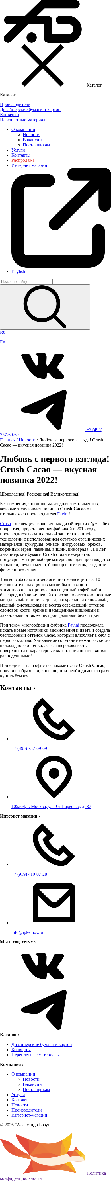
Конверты (21, 1049)
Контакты (20, 155)
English (18, 271)
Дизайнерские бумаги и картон (41, 1044)
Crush (5, 523)
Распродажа (22, 160)
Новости (31, 134)
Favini (63, 513)
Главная (7, 439)
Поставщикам (36, 144)
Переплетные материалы (35, 1054)
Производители (26, 1110)
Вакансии (32, 139)
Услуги (18, 150)
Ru (2, 332)
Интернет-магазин (29, 1115)
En (2, 341)
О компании (23, 129)
